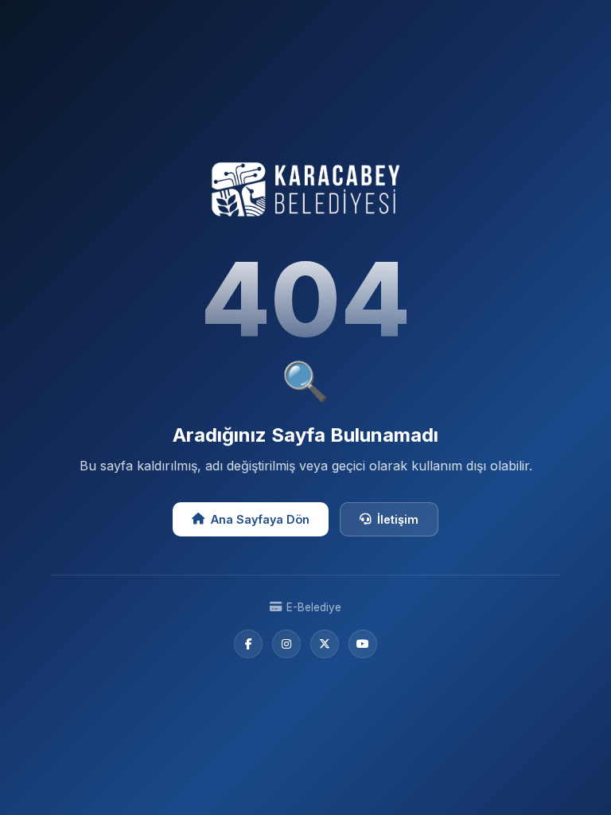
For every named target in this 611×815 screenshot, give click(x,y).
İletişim (397, 519)
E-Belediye (313, 607)
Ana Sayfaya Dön (260, 519)
